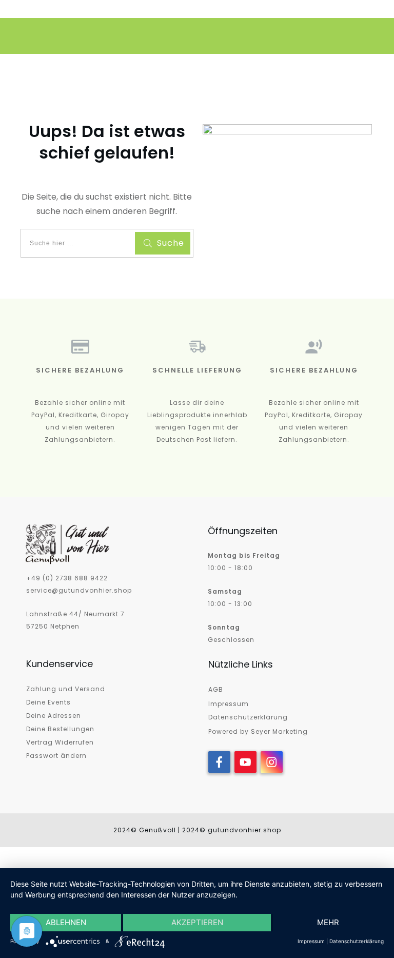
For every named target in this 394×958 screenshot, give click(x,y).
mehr (328, 922)
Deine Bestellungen (60, 729)
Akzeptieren (197, 922)
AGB (215, 689)
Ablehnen (66, 922)
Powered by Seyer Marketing (258, 731)
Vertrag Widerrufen (60, 742)
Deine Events (48, 702)
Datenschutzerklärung (248, 717)
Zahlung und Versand (65, 689)
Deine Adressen (53, 715)
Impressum (228, 703)
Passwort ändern (56, 755)
